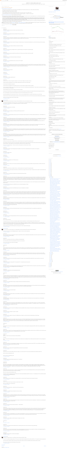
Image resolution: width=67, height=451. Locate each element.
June (50, 256)
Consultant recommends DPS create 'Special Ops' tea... (55, 230)
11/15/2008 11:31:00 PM (6, 434)
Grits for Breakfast (33, 3)
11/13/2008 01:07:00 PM (6, 397)
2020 (50, 163)
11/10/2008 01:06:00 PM (6, 115)
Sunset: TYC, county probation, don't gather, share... (55, 195)
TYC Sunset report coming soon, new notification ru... (55, 243)
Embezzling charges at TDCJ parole (53, 185)
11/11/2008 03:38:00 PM (6, 250)
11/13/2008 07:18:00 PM (6, 401)
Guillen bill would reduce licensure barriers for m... (55, 223)
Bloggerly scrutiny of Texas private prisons (54, 237)
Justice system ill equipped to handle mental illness (55, 183)
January (51, 261)
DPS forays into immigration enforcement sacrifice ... (55, 198)
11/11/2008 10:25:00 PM (6, 312)
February (51, 260)
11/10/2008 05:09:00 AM (6, 70)
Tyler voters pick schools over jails (53, 240)
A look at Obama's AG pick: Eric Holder (54, 203)
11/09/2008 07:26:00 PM (6, 39)
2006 (50, 263)
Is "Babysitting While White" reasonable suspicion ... (55, 238)
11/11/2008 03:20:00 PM (6, 243)
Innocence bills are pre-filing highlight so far (54, 226)
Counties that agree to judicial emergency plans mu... (55, 186)
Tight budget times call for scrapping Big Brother (55, 231)
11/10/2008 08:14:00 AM (6, 98)
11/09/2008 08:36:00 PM (6, 50)
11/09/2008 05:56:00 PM (6, 34)
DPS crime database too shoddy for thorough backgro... (55, 188)
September (51, 253)
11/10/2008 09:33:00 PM (6, 153)
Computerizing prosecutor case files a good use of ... (55, 244)
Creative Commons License (60, 271)
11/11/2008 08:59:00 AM (6, 174)
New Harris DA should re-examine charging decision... (55, 224)
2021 (50, 162)
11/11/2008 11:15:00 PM (6, 327)
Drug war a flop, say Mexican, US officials (54, 179)
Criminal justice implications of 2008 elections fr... (55, 236)
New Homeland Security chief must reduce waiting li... (55, 194)
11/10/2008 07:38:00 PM (6, 136)
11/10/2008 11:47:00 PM (6, 165)
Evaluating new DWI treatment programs (54, 233)
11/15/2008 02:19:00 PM (6, 426)
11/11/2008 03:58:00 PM (6, 255)
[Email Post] (12, 24)
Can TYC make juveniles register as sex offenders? (55, 193)
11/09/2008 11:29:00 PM (6, 61)
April (50, 258)
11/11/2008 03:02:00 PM (6, 226)
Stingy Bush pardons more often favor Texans (54, 192)
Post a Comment (3, 444)
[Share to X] (14, 24)
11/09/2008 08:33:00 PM (6, 46)
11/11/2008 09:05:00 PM (6, 290)
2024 (50, 159)
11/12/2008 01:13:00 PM (6, 340)
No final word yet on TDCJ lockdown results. (54, 246)
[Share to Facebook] (15, 24)
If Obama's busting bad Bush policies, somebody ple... (55, 235)
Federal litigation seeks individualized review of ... (55, 225)
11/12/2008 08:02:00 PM (6, 375)
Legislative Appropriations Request (21, 22)
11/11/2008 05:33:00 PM (6, 267)
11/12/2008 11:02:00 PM (6, 388)
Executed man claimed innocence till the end (54, 250)
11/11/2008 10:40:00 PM (6, 316)
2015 (50, 168)
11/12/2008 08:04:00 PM (6, 379)
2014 (50, 169)
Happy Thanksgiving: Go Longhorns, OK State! (54, 182)
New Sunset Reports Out (52, 221)
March (51, 259)
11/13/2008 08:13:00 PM (6, 405)
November (51, 177)
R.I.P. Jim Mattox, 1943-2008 (53, 200)
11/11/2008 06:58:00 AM (6, 170)
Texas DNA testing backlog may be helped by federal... (55, 228)
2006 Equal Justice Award (57, 136)
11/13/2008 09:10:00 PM (6, 410)
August (51, 254)
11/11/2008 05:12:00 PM (6, 259)
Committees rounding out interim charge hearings (55, 222)
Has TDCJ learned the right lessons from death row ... (55, 196)
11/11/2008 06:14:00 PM (6, 271)
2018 (50, 165)
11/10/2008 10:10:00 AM (6, 104)
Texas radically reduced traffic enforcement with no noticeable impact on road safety (56, 22)
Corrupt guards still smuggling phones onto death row (55, 202)
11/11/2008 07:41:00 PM (6, 282)
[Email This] (13, 24)
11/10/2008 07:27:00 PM (6, 131)
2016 (50, 167)
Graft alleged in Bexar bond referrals (53, 197)
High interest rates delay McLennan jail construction (55, 204)
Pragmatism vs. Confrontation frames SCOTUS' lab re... (55, 229)
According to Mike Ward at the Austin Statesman (6, 8)
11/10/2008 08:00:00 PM (6, 149)
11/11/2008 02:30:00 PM (6, 209)
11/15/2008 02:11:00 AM (6, 422)
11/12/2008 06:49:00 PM (6, 360)
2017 (50, 166)
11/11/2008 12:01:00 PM (6, 199)
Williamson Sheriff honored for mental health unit (55, 181)
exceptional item (13, 22)
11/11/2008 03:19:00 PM (6, 236)
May (50, 257)
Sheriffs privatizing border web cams (53, 190)
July (50, 255)
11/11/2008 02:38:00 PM (6, 216)
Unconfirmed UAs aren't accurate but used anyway (55, 242)
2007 (50, 262)
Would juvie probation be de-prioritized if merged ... (55, 199)
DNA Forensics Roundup (52, 247)
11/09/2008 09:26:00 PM (6, 54)
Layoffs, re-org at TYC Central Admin (54, 234)
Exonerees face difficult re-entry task (53, 184)
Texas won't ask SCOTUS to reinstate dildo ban (54, 227)
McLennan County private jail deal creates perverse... (55, 187)
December (51, 176)
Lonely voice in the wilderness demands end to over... (55, 178)
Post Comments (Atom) (6, 447)
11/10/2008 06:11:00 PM (6, 121)
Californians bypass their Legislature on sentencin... (55, 248)
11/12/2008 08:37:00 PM (6, 384)
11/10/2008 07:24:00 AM (6, 74)
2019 (50, 164)
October (51, 252)
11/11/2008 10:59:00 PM (6, 321)
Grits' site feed (58, 15)
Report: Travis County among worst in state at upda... (55, 180)
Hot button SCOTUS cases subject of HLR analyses (55, 189)
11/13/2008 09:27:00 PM (6, 415)
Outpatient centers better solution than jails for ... (55, 251)
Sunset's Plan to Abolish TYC (53, 220)
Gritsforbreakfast (5, 228)
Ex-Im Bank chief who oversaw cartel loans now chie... (55, 245)
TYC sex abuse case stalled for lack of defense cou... (55, 201)
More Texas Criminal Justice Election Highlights (55, 239)
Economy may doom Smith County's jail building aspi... (55, 249)
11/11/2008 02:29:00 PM (6, 205)
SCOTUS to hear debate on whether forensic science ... (55, 232)
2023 (50, 160)
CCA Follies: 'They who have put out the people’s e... (55, 191)
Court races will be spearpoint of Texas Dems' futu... (55, 241)
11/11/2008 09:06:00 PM (6, 295)
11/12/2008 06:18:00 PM (6, 356)
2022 (50, 161)
